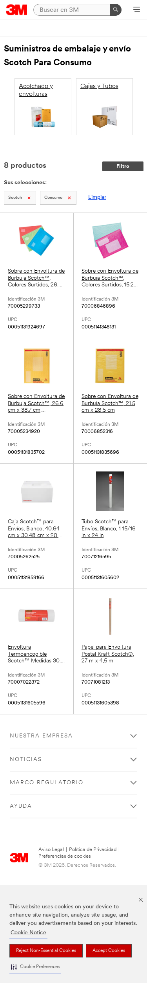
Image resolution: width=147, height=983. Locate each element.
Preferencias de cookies (64, 856)
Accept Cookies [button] (109, 950)
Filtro (122, 166)
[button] (35, 967)
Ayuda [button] (21, 806)
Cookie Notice (28, 933)
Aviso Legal (51, 849)
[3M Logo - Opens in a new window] (16, 10)
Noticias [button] (26, 760)
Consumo (53, 198)
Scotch (15, 198)
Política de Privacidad (92, 849)
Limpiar (97, 197)
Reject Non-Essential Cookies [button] (46, 950)
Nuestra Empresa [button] (41, 736)
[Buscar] (116, 10)
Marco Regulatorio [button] (46, 783)
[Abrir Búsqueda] (136, 10)
